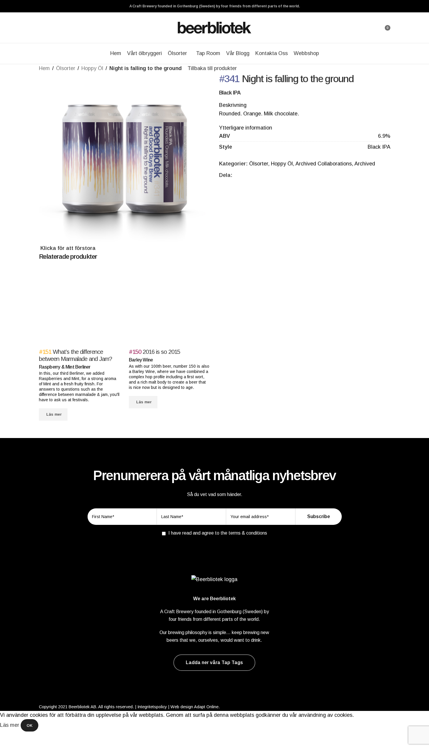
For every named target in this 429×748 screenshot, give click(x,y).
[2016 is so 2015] (169, 307)
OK (29, 725)
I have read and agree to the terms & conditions (217, 532)
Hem (44, 68)
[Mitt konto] (369, 28)
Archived (364, 164)
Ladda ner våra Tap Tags (214, 662)
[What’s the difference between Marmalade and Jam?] (79, 307)
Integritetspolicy (152, 706)
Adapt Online (206, 706)
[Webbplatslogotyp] (215, 27)
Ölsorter (65, 68)
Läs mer (10, 725)
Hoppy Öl (92, 68)
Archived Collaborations (323, 164)
